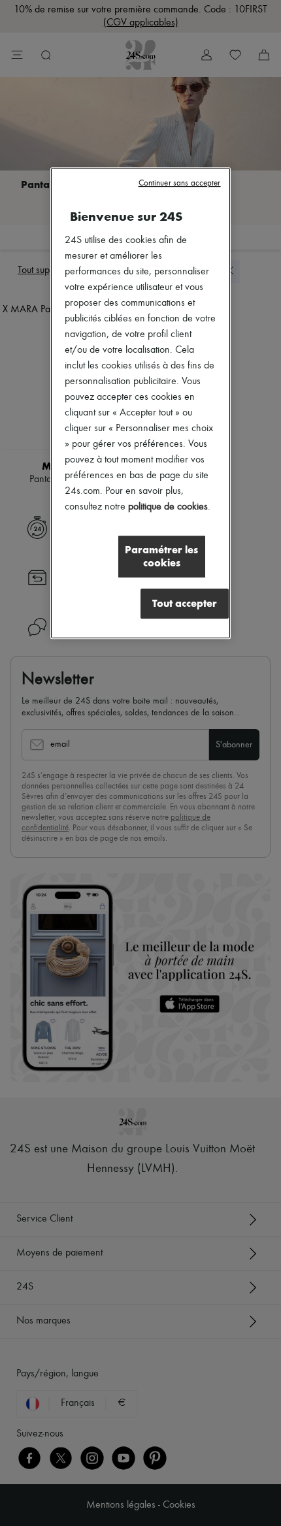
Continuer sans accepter (180, 184)
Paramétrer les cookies (161, 557)
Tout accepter (184, 604)
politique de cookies (168, 507)
